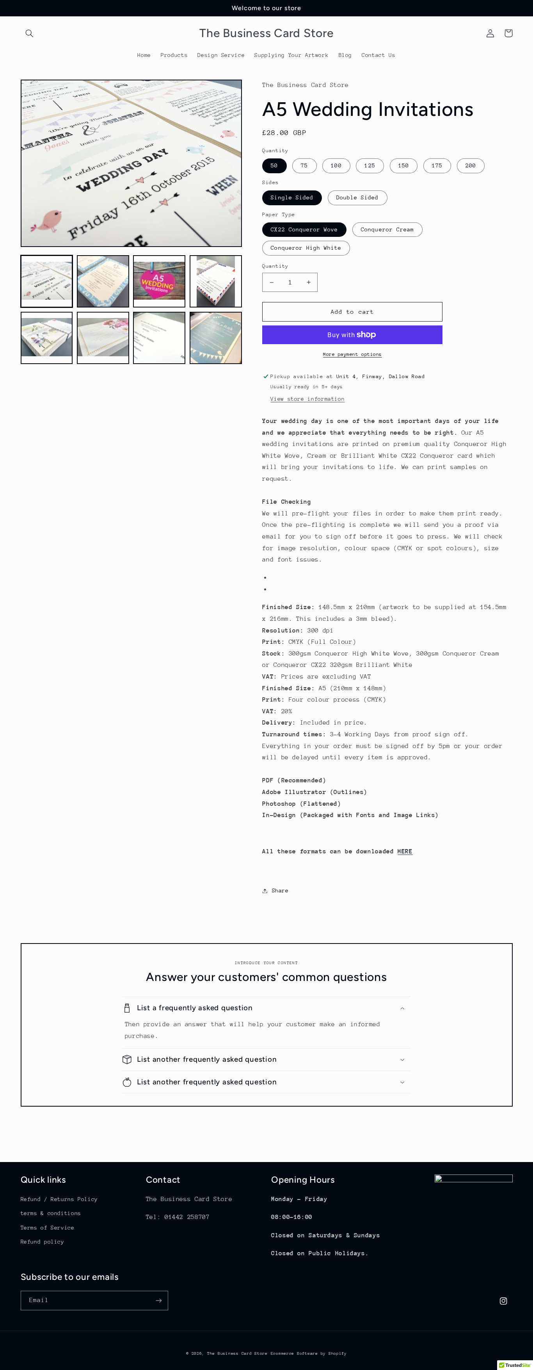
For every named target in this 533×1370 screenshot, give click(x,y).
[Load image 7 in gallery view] (159, 338)
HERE (405, 851)
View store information (307, 399)
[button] (30, 33)
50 (274, 165)
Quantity (275, 266)
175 (437, 165)
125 (369, 165)
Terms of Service (48, 1227)
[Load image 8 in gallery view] (216, 338)
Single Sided (292, 197)
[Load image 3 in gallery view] (159, 281)
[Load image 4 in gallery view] (216, 281)
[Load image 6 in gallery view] (103, 338)
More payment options (352, 354)
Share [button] (280, 890)
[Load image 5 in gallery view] (47, 338)
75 (304, 165)
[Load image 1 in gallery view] (47, 281)
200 (470, 165)
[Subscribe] (158, 1300)
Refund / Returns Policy (59, 1199)
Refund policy (42, 1242)
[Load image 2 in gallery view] (103, 281)
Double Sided (357, 197)
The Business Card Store (237, 1353)
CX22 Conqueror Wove (304, 229)
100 (336, 165)
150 (403, 165)
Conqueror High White (306, 248)
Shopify (338, 1353)
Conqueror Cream (387, 229)
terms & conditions (51, 1213)
